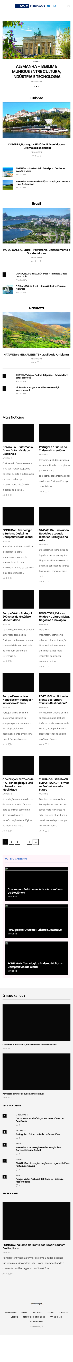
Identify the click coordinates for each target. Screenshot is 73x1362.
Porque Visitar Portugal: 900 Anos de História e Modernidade (17, 616)
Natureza (37, 1312)
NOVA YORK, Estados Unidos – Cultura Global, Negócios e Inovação (54, 616)
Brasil (24, 1312)
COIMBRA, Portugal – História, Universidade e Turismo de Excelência (36, 146)
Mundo (36, 61)
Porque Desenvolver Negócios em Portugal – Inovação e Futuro (18, 699)
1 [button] (34, 86)
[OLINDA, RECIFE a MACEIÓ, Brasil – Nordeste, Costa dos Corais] (4, 274)
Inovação (21, 1131)
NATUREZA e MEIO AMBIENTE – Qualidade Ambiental (36, 355)
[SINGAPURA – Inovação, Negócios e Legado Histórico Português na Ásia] (54, 515)
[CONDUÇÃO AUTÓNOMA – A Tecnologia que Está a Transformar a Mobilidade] (18, 764)
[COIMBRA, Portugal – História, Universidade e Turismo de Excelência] (36, 120)
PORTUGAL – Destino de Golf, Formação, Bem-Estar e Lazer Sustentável (43, 183)
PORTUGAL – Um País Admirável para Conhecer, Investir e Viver (40, 170)
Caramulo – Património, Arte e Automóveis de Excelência (18, 450)
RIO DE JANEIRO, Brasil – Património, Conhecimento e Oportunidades (36, 251)
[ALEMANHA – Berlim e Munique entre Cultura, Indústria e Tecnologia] (36, 40)
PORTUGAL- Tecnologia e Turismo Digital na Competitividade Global (18, 533)
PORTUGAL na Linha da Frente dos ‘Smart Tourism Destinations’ (53, 699)
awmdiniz (7, 458)
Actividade (11, 1312)
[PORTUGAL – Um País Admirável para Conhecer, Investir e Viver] (8, 172)
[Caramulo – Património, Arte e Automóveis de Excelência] (18, 432)
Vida (18, 1175)
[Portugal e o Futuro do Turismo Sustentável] (54, 432)
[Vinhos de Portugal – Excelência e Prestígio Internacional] (4, 388)
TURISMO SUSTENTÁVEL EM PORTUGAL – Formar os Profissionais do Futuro (54, 784)
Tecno (50, 1312)
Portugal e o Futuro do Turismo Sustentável (53, 448)
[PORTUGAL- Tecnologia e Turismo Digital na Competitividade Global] (18, 515)
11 (29, 842)
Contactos (36, 1321)
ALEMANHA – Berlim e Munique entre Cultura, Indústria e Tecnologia (36, 72)
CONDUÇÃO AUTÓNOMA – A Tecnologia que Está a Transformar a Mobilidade (18, 784)
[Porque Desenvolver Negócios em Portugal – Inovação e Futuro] (18, 681)
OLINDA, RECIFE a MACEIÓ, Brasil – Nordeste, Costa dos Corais (41, 275)
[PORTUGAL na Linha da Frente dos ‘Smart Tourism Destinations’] (54, 682)
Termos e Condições (34, 1317)
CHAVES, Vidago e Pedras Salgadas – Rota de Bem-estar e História (42, 376)
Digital (20, 1144)
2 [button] (36, 86)
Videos (14, 1317)
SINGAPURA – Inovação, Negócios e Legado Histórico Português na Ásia (54, 535)
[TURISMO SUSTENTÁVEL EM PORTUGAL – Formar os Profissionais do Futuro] (54, 764)
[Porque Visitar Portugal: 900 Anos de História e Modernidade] (18, 598)
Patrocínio (56, 1317)
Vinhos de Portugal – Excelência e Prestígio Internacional (38, 389)
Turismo (63, 1312)
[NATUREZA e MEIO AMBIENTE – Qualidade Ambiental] (36, 330)
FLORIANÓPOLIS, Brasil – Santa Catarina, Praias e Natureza (41, 287)
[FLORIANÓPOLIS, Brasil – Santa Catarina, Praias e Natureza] (8, 289)
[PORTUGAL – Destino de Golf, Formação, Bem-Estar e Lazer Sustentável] (8, 185)
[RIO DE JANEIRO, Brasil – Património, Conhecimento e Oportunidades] (36, 226)
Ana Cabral (36, 82)
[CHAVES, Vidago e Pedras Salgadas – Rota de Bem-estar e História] (4, 376)
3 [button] (38, 86)
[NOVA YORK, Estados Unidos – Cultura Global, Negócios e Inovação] (54, 598)
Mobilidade (22, 1115)
